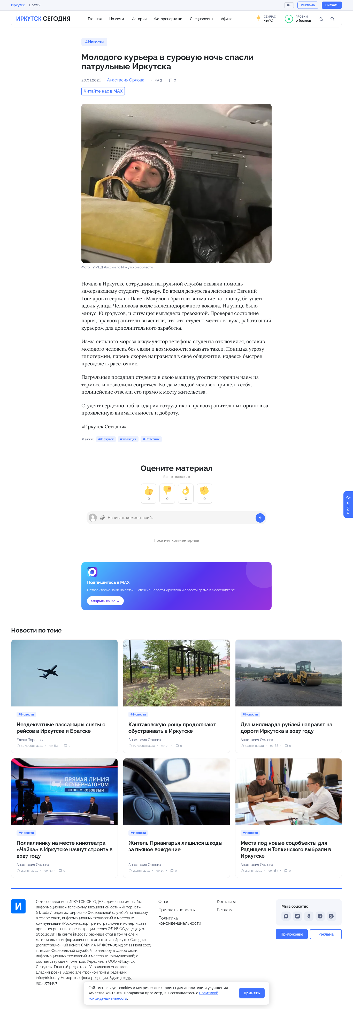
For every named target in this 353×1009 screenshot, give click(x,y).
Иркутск (18, 5)
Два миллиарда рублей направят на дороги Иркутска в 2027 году (286, 727)
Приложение (292, 934)
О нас (164, 901)
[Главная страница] (43, 19)
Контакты (226, 901)
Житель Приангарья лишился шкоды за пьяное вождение (175, 846)
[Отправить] (260, 518)
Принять (252, 992)
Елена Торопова (30, 740)
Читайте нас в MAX (103, 91)
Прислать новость (176, 909)
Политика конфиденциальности (179, 921)
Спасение (152, 439)
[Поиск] (332, 19)
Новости (116, 19)
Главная (95, 19)
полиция (129, 439)
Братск (35, 5)
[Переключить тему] (321, 19)
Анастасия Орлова (125, 80)
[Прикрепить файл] (102, 518)
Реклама (225, 909)
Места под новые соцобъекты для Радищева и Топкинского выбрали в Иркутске (286, 849)
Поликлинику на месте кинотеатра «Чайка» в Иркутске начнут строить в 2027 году (64, 849)
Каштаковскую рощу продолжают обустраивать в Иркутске (172, 727)
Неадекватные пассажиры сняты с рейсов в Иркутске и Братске (61, 727)
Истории (139, 19)
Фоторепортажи (168, 19)
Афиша (227, 19)
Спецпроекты (201, 19)
